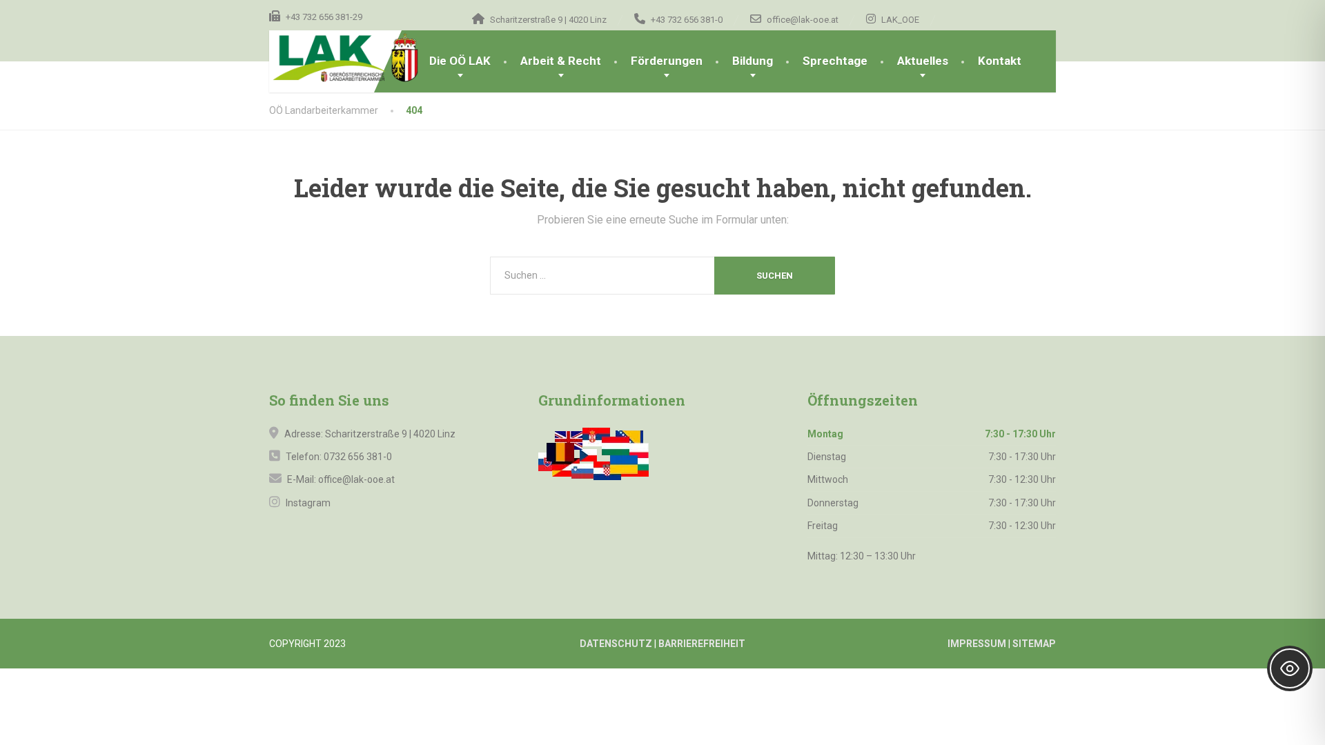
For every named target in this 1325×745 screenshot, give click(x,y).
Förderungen (667, 61)
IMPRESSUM (977, 643)
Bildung (752, 61)
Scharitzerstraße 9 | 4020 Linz (390, 433)
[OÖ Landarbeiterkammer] (369, 58)
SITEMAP (1034, 643)
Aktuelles (922, 61)
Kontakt (999, 61)
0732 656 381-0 (358, 456)
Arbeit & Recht (560, 61)
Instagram (307, 502)
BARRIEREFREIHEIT (701, 643)
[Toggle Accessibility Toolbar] (1289, 668)
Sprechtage (835, 61)
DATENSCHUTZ (616, 643)
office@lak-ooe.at (355, 479)
